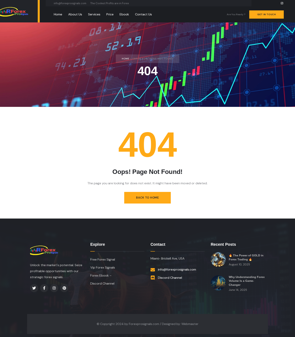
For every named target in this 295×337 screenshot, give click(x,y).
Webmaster (189, 324)
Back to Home (147, 197)
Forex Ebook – (101, 275)
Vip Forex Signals (102, 267)
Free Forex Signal (102, 259)
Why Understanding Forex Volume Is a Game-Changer (247, 280)
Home (125, 58)
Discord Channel (102, 283)
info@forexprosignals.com (70, 3)
